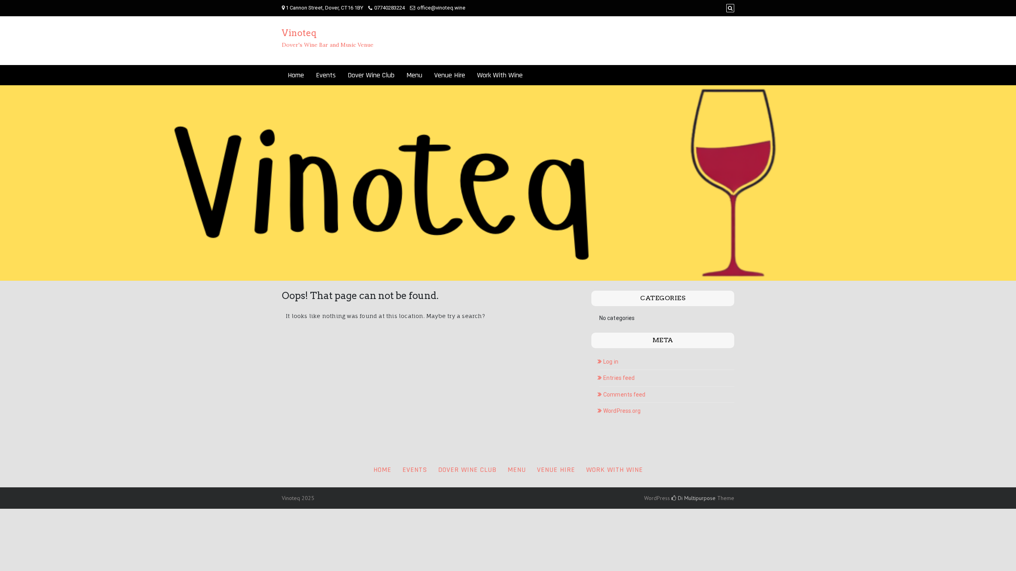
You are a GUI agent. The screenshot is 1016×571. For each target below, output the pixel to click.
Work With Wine (500, 75)
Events (326, 75)
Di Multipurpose (696, 498)
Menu (414, 75)
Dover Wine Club (371, 75)
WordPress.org (622, 411)
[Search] (730, 8)
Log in (610, 361)
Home (296, 75)
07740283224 (389, 8)
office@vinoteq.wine (441, 8)
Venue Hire (449, 75)
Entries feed (619, 378)
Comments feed (624, 394)
